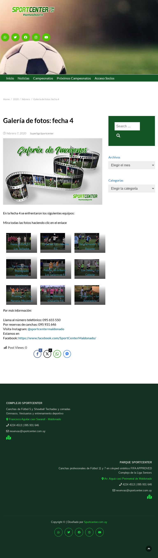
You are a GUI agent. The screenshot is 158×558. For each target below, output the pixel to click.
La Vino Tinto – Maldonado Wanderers (22, 271)
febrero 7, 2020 (16, 133)
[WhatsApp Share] (57, 354)
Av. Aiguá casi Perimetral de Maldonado (128, 478)
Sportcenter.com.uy (95, 522)
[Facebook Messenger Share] (67, 354)
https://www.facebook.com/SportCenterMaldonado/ (57, 338)
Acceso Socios (104, 78)
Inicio (10, 78)
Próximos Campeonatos (74, 78)
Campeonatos (43, 78)
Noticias (23, 78)
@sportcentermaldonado (46, 329)
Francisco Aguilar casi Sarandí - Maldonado (34, 419)
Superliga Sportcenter (41, 133)
